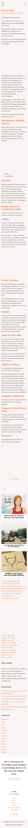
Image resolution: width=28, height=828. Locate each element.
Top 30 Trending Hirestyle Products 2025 (13, 588)
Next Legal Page (14, 479)
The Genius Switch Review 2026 (10, 581)
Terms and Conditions (14, 807)
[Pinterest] (14, 814)
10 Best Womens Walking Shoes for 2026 (13, 699)
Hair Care (4, 738)
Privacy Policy (14, 810)
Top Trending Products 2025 (9, 598)
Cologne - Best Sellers (7, 640)
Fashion (3, 733)
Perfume (3, 744)
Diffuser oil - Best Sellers (8, 652)
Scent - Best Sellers (7, 647)
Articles (14, 803)
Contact (14, 805)
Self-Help (4, 749)
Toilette (3, 752)
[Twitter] (16, 814)
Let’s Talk (14, 779)
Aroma (3, 722)
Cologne (3, 727)
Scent (3, 747)
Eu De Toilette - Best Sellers (9, 645)
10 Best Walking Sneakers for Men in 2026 (13, 696)
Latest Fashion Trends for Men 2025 (11, 591)
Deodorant (4, 730)
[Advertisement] (14, 60)
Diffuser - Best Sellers (7, 655)
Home (14, 798)
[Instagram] (11, 814)
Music (3, 741)
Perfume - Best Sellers (7, 635)
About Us (14, 801)
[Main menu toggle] (25, 3)
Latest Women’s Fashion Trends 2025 (12, 586)
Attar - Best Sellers (6, 657)
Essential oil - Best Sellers (8, 650)
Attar (2, 725)
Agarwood (4, 719)
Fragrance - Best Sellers (8, 638)
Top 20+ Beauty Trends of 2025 (10, 583)
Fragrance (4, 736)
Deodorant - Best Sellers (8, 642)
